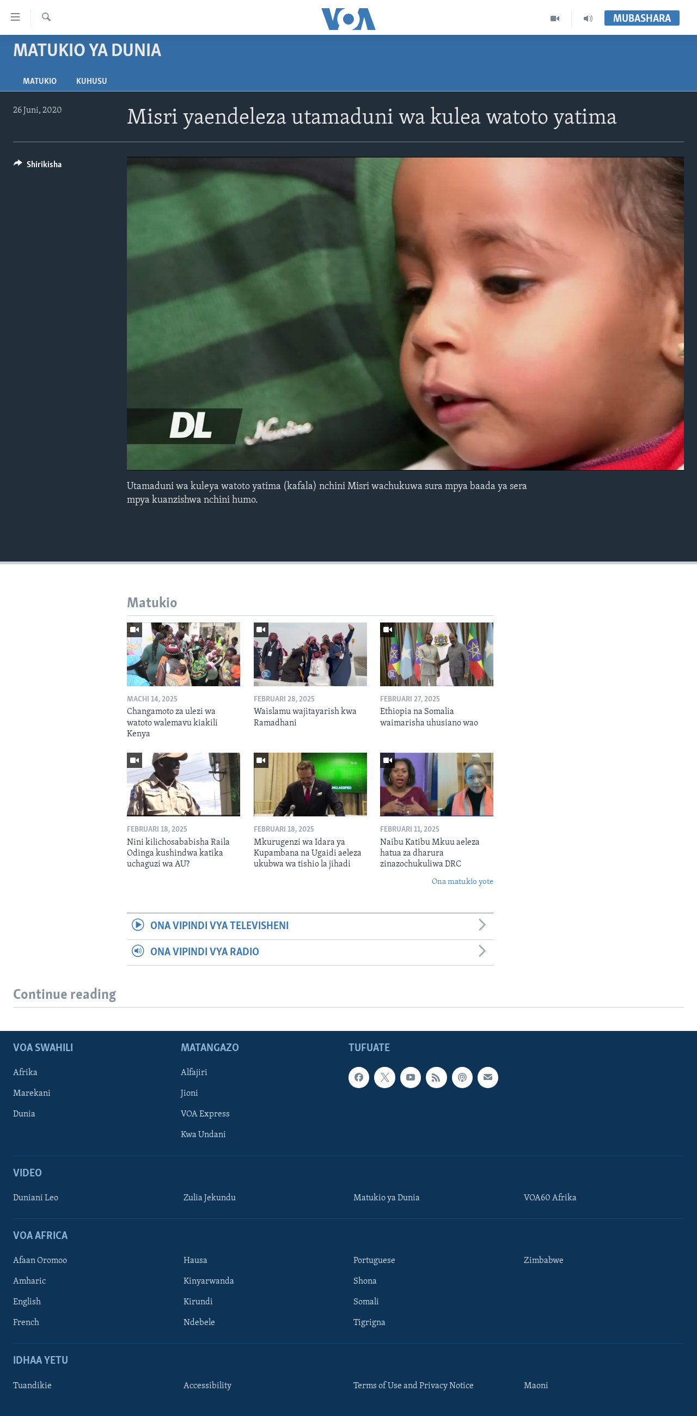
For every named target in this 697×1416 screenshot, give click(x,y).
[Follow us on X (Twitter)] (384, 1077)
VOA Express (205, 1114)
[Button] (38, 167)
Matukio (40, 81)
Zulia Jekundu (210, 1198)
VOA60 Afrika (550, 1198)
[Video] (555, 18)
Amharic (29, 1281)
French (26, 1323)
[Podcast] (462, 1077)
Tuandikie (32, 1386)
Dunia (24, 1114)
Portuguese (374, 1260)
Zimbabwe (544, 1260)
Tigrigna (369, 1323)
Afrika (25, 1073)
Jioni (189, 1093)
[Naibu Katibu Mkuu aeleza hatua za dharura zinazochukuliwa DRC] (436, 784)
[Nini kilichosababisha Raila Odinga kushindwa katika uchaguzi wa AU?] (183, 784)
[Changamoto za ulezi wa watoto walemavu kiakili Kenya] (183, 654)
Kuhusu (91, 81)
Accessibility (207, 1386)
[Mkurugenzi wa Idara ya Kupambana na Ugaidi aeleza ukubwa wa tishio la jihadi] (310, 784)
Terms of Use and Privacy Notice (413, 1386)
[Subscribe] (488, 1077)
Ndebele (199, 1323)
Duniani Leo (35, 1198)
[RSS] (436, 1077)
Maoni (536, 1386)
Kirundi (198, 1302)
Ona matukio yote (462, 882)
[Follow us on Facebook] (358, 1077)
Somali (366, 1302)
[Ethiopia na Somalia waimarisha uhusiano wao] (436, 654)
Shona (365, 1281)
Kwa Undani (203, 1135)
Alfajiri (194, 1073)
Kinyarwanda (209, 1281)
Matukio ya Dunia (386, 1198)
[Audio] (588, 18)
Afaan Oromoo (40, 1260)
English (27, 1302)
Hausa (195, 1260)
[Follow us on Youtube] (410, 1077)
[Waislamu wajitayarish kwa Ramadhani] (310, 654)
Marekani (32, 1093)
